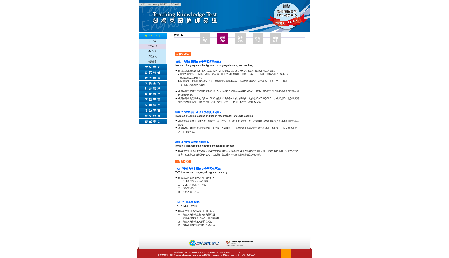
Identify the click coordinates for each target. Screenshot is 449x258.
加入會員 (175, 4)
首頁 (142, 4)
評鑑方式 (152, 56)
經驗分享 (152, 61)
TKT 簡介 (152, 41)
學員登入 (164, 4)
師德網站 (152, 4)
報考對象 (152, 51)
